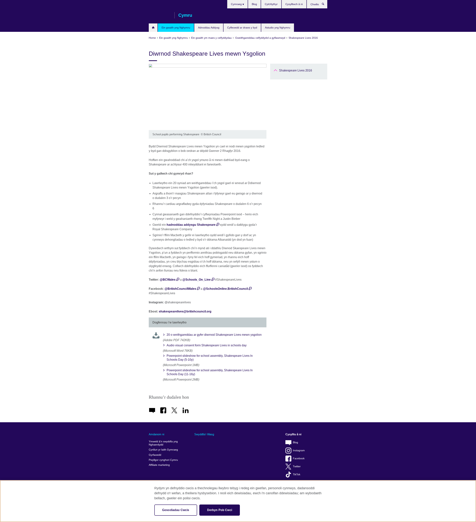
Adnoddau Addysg (208, 27)
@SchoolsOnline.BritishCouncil (225, 288)
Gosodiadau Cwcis (175, 510)
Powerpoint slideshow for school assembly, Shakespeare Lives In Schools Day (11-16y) (210, 372)
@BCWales (168, 279)
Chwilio (325, 5)
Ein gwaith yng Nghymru (176, 27)
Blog (254, 4)
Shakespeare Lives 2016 (295, 70)
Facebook (299, 458)
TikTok (296, 474)
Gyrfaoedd (155, 455)
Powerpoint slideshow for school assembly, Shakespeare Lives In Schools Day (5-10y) (210, 357)
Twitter (297, 466)
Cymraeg (236, 4)
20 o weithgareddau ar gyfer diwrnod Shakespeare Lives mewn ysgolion (214, 334)
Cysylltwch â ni (294, 4)
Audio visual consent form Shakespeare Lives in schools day (207, 345)
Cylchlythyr (271, 4)
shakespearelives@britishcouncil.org (185, 311)
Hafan (153, 27)
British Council (160, 15)
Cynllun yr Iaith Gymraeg (163, 449)
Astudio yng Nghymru (277, 27)
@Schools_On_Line (196, 279)
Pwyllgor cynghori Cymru (163, 460)
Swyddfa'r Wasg (204, 434)
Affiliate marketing (159, 465)
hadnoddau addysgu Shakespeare (191, 224)
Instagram (299, 450)
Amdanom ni (156, 434)
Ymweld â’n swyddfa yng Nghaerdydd (163, 443)
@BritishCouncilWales (180, 288)
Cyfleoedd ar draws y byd (242, 27)
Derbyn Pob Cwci (219, 510)
